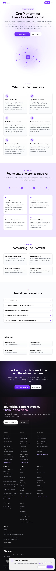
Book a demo (36, 34)
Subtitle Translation (24, 449)
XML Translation (24, 454)
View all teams (24, 496)
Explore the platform (42, 454)
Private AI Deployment (42, 443)
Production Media (41, 482)
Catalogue (22, 488)
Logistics (39, 485)
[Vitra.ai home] (6, 2)
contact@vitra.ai (7, 542)
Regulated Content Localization (10, 493)
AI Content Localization (42, 446)
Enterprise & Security (42, 441)
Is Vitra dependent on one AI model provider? (28, 310)
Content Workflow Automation (10, 481)
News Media (40, 480)
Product (22, 490)
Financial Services (41, 472)
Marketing (22, 469)
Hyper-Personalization (8, 459)
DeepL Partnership (8, 508)
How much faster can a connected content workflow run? (28, 320)
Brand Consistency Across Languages (9, 490)
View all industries (42, 496)
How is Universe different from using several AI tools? (28, 305)
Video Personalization (8, 441)
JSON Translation (24, 459)
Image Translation (7, 446)
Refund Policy (23, 514)
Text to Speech (23, 435)
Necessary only (41, 566)
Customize (34, 566)
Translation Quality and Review (10, 486)
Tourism (39, 475)
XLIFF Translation (24, 456)
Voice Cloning (23, 438)
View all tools (24, 462)
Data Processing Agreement (26, 521)
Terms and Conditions (25, 516)
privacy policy (40, 563)
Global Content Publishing (9, 496)
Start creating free (10, 422)
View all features (8, 462)
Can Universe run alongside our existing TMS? (28, 315)
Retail (38, 469)
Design (21, 480)
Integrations (40, 449)
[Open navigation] (52, 2)
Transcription (23, 446)
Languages (39, 451)
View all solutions (8, 498)
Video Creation (7, 438)
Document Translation (8, 451)
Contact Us (22, 506)
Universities (39, 490)
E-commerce (40, 493)
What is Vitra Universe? (28, 300)
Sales (21, 472)
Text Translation (23, 451)
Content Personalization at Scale (11, 484)
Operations (22, 477)
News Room (23, 511)
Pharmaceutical (40, 488)
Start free (47, 2)
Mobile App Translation (9, 456)
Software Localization (8, 478)
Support (22, 485)
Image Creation (7, 443)
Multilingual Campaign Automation (8, 470)
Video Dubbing (7, 435)
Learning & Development (25, 493)
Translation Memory (41, 438)
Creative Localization (8, 473)
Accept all (50, 566)
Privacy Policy (23, 519)
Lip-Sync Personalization (25, 443)
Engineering (23, 482)
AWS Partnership (7, 506)
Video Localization (8, 476)
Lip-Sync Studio (23, 441)
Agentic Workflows (41, 435)
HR (21, 475)
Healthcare (39, 477)
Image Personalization (8, 449)
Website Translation (8, 454)
